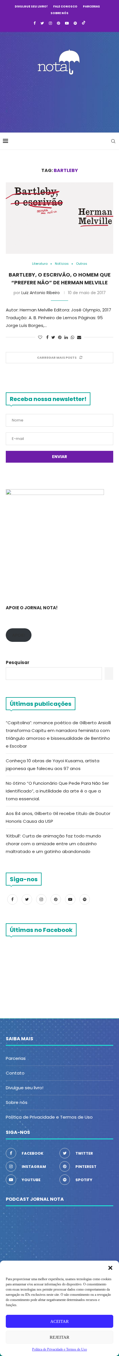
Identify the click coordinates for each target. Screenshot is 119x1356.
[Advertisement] (61, 102)
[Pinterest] (58, 23)
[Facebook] (35, 23)
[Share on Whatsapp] (72, 337)
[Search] (113, 141)
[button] (110, 1268)
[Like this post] (40, 337)
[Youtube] (67, 23)
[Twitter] (42, 23)
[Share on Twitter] (53, 337)
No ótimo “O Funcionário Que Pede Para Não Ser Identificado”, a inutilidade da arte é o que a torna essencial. (57, 791)
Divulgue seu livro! (31, 6)
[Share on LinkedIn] (66, 337)
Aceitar (59, 1321)
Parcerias (91, 6)
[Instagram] (50, 23)
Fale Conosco (65, 6)
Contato (15, 1073)
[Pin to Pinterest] (60, 337)
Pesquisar (17, 662)
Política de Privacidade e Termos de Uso (49, 1117)
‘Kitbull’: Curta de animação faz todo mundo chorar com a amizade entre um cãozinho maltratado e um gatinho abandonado (53, 843)
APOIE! (18, 635)
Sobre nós (59, 13)
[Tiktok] (83, 23)
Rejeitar (59, 1337)
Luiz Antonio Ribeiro (40, 293)
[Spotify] (75, 23)
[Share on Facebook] (47, 337)
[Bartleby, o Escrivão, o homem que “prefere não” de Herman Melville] (59, 218)
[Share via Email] (79, 337)
